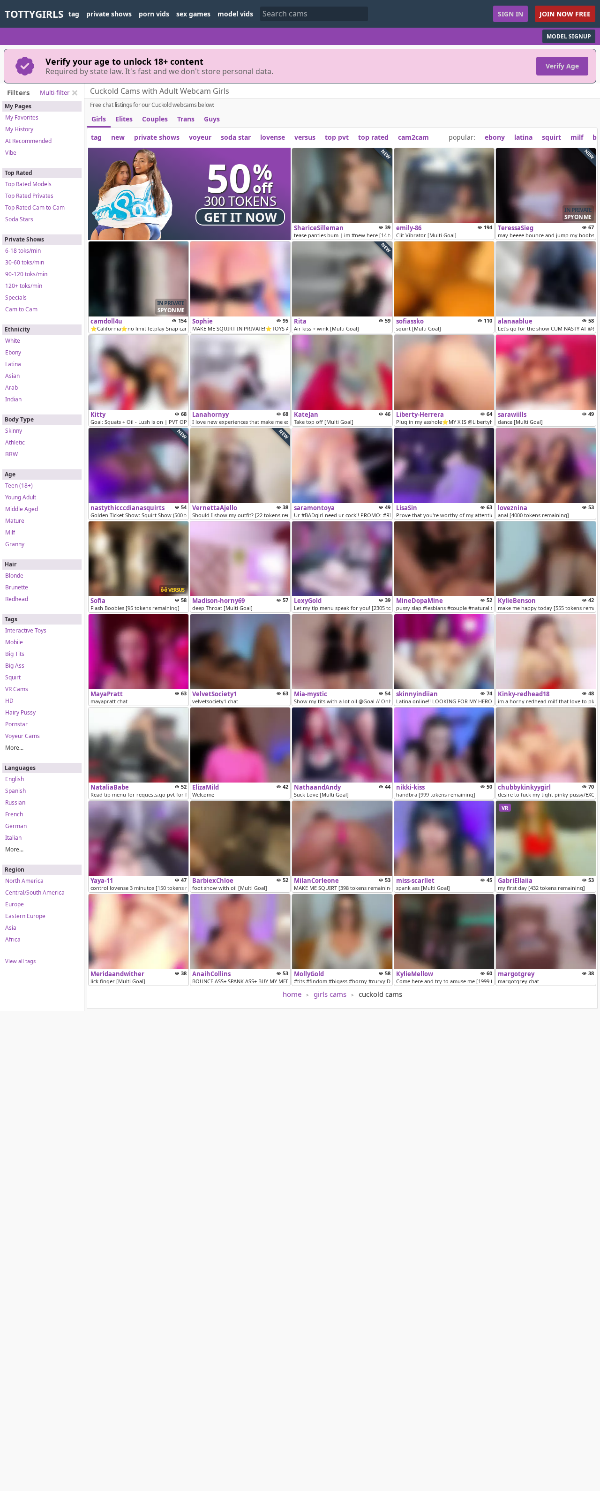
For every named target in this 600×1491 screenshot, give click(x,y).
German (16, 826)
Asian (12, 376)
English (14, 779)
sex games (193, 14)
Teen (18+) (19, 485)
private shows (109, 14)
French (14, 814)
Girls (98, 118)
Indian (13, 399)
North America (24, 881)
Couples (155, 118)
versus (304, 137)
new (118, 137)
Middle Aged (21, 509)
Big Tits (14, 654)
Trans (186, 118)
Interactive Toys (25, 630)
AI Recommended (28, 141)
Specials (16, 297)
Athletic (15, 442)
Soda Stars (19, 219)
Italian (13, 838)
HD (9, 701)
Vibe (10, 153)
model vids (235, 14)
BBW (11, 454)
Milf (10, 532)
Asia (10, 928)
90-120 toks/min (26, 274)
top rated (373, 137)
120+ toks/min (23, 286)
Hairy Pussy (20, 712)
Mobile (14, 642)
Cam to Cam (21, 309)
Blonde (14, 576)
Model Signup (569, 36)
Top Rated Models (28, 184)
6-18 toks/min (23, 251)
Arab (11, 388)
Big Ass (14, 666)
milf (576, 137)
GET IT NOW (240, 217)
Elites (124, 118)
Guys (212, 118)
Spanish (15, 791)
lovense (272, 137)
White (12, 341)
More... (14, 748)
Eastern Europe (25, 916)
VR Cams (16, 689)
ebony (495, 137)
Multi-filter (54, 92)
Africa (13, 939)
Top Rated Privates (29, 196)
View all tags (20, 960)
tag (73, 14)
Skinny (13, 431)
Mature (14, 521)
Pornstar (16, 724)
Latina (13, 364)
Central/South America (35, 892)
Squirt (13, 677)
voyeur (200, 137)
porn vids (154, 14)
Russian (15, 802)
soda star (236, 137)
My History (19, 129)
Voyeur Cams (22, 736)
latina (523, 137)
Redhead (16, 599)
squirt (551, 137)
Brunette (16, 587)
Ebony (13, 352)
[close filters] (75, 93)
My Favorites (21, 117)
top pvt (337, 137)
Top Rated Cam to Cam (35, 207)
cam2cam (413, 137)
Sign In (510, 13)
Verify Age (562, 65)
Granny (14, 544)
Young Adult (20, 497)
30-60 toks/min (24, 262)
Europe (14, 904)
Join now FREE (565, 13)
